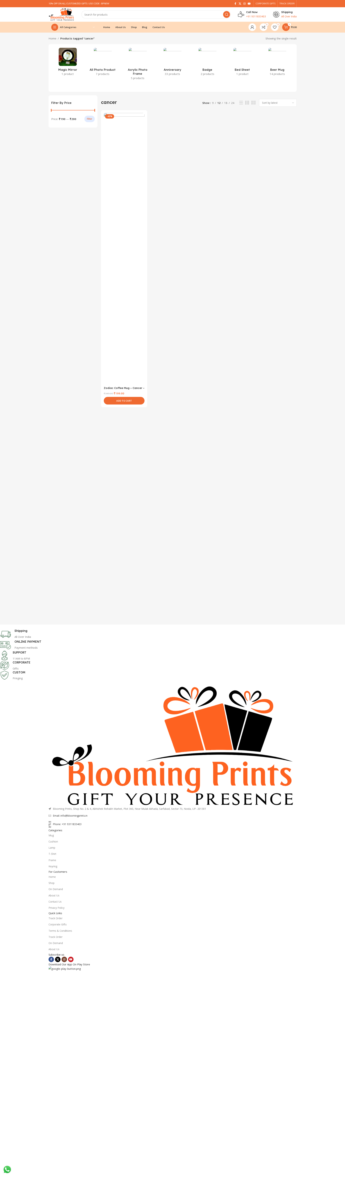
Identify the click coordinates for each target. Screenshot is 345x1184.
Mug (51, 835)
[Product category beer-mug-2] (277, 63)
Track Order (55, 918)
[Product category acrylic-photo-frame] (137, 65)
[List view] (241, 102)
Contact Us (55, 901)
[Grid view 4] (253, 102)
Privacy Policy (56, 907)
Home (52, 38)
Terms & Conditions (60, 930)
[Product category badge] (207, 63)
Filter (89, 118)
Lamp (52, 847)
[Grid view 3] (247, 102)
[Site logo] (61, 14)
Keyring (53, 866)
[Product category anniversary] (172, 63)
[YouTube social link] (249, 3)
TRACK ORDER (287, 3)
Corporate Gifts (58, 924)
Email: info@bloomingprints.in (70, 815)
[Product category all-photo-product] (102, 63)
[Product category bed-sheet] (242, 63)
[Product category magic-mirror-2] (67, 63)
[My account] (252, 27)
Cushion (53, 841)
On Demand (56, 889)
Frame (52, 860)
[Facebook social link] (235, 3)
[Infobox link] (124, 634)
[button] (124, 401)
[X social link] (240, 3)
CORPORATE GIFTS (266, 3)
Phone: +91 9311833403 (67, 824)
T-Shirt (52, 854)
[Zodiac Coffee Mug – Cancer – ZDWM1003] (124, 248)
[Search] (226, 14)
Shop (52, 883)
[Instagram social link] (244, 3)
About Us (54, 895)
